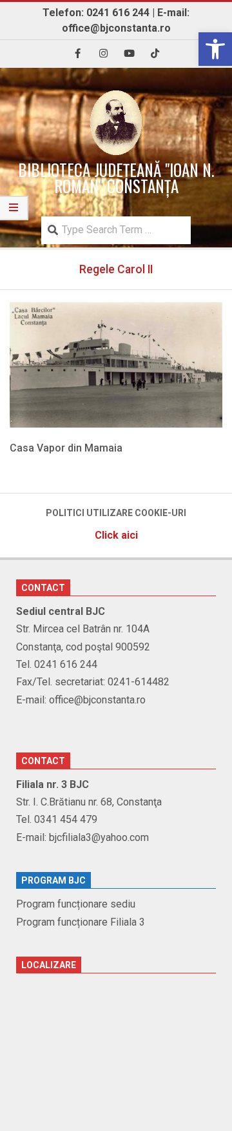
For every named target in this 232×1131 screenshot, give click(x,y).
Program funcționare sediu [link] (75, 904)
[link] (215, 49)
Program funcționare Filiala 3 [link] (80, 922)
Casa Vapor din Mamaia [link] (66, 448)
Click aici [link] (116, 535)
